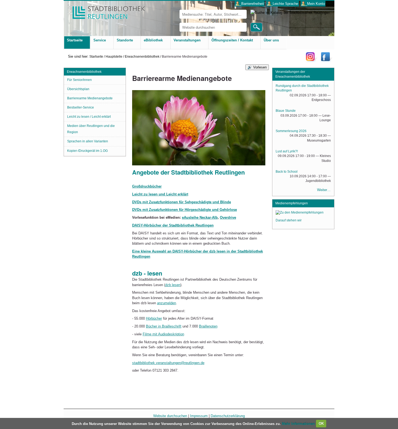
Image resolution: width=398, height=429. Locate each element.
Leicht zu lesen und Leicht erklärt (160, 194)
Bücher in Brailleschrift (163, 326)
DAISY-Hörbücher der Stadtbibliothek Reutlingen (173, 225)
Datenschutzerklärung (228, 416)
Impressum (199, 416)
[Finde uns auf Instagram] (311, 61)
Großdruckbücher (147, 186)
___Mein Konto (313, 4)
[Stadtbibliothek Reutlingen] (105, 11)
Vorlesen (260, 67)
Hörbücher (154, 318)
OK (321, 423)
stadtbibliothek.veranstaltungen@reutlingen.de (168, 363)
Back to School (287, 171)
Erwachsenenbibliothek (142, 56)
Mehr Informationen (299, 423)
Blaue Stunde (286, 110)
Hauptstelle (114, 56)
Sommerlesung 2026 (291, 131)
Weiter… (324, 190)
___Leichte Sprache (282, 4)
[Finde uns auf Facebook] (326, 61)
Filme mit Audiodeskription (163, 334)
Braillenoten (208, 326)
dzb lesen (172, 285)
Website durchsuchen (170, 416)
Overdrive (228, 217)
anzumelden (166, 303)
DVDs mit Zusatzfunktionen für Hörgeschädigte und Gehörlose (184, 210)
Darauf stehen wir (289, 220)
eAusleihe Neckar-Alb (200, 217)
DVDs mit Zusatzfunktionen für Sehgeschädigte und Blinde (181, 202)
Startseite (96, 56)
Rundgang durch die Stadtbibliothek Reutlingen (302, 88)
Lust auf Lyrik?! (287, 151)
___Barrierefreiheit (250, 4)
